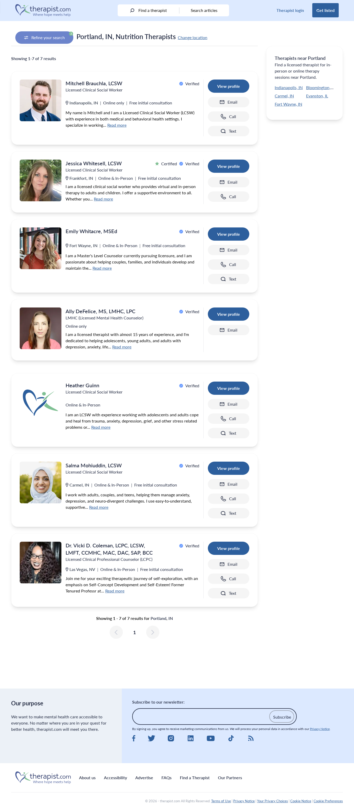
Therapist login (290, 10)
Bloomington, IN (321, 87)
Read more (116, 125)
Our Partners (230, 778)
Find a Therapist (195, 778)
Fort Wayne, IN (288, 104)
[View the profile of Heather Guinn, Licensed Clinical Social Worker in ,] (40, 402)
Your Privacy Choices (272, 801)
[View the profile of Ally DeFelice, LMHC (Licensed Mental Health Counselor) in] (40, 328)
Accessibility (115, 778)
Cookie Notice (300, 801)
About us (87, 778)
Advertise (144, 778)
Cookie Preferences (328, 801)
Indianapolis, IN (289, 87)
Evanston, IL (317, 96)
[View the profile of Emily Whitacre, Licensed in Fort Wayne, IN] (40, 248)
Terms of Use (221, 801)
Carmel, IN (284, 96)
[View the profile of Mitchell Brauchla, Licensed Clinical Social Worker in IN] (40, 100)
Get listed (325, 10)
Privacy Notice (320, 729)
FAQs (166, 778)
